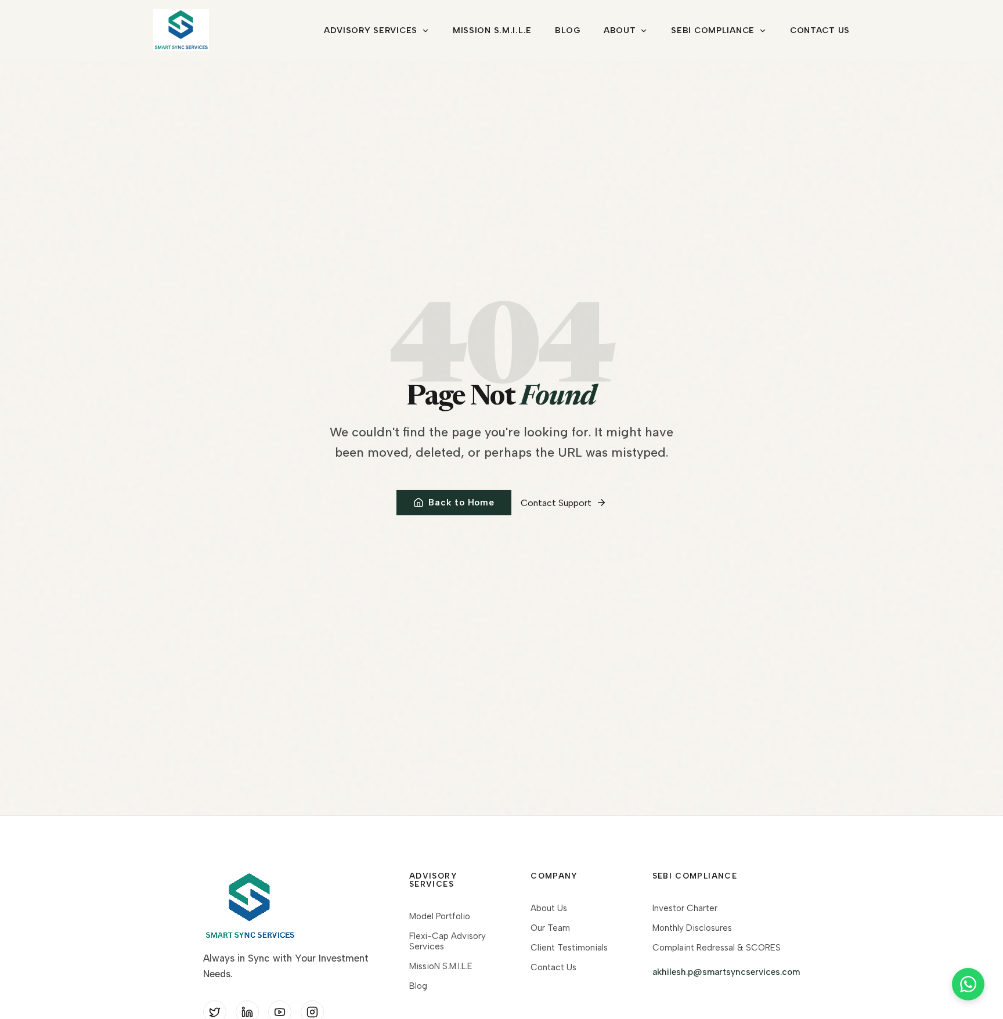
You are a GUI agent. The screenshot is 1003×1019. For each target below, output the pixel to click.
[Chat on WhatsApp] (968, 984)
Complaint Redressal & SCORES (716, 947)
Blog (567, 30)
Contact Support (556, 502)
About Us (549, 908)
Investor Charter (684, 908)
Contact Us (820, 30)
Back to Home (461, 502)
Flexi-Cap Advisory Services (447, 941)
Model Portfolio (439, 916)
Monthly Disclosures (692, 928)
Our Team (550, 928)
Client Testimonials (569, 947)
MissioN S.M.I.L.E (492, 30)
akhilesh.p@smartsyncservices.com (726, 972)
